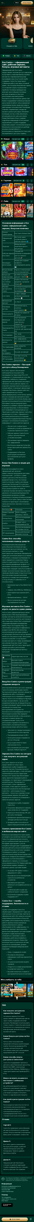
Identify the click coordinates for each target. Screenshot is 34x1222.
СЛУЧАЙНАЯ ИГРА (17, 990)
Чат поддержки (6, 1197)
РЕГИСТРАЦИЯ (27, 2)
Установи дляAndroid (7, 1205)
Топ (18, 56)
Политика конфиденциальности (11, 1186)
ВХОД (16, 2)
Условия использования (9, 1188)
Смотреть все (18, 139)
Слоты (28, 56)
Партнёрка (5, 1200)
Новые (7, 56)
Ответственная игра (8, 1191)
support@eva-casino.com (9, 1199)
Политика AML (6, 1189)
